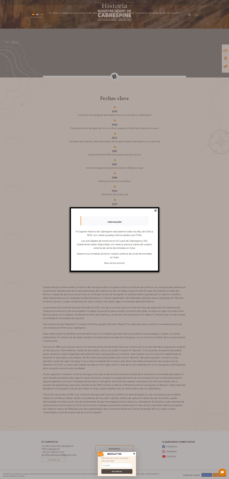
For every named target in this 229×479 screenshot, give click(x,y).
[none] (37, 14)
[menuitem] (37, 14)
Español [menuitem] (37, 14)
